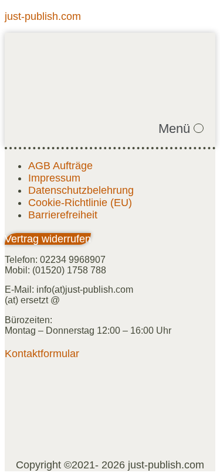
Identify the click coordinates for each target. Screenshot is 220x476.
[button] (181, 128)
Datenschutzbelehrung (81, 190)
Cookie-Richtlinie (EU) (80, 202)
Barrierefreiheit (62, 215)
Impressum (54, 178)
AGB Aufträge (60, 166)
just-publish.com (43, 16)
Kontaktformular (42, 353)
